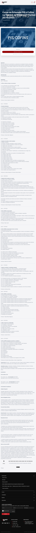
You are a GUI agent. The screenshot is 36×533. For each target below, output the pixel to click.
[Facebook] (2, 523)
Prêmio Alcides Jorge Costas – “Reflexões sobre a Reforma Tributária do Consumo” (16, 486)
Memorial (3, 479)
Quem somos (4, 477)
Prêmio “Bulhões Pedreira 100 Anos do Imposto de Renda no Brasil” (13, 484)
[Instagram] (9, 523)
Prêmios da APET (5, 481)
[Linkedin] (4, 523)
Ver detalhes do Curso (6, 20)
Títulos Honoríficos (5, 488)
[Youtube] (5, 523)
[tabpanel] (18, 264)
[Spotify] (7, 523)
